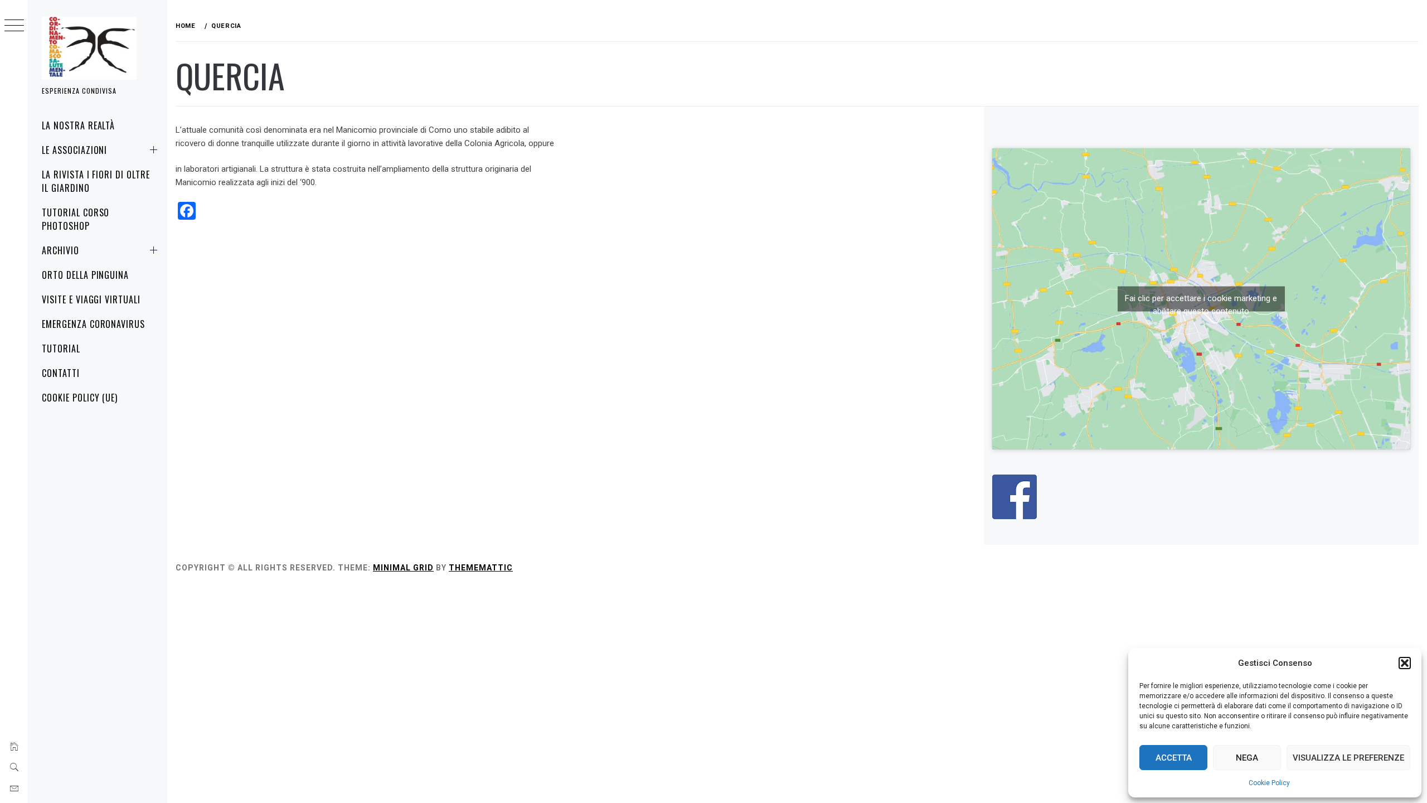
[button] (1404, 663)
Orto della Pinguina (85, 275)
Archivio (60, 250)
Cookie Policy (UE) (80, 397)
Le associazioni (74, 150)
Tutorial (61, 348)
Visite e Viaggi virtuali (91, 299)
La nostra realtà (78, 125)
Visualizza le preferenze (1348, 758)
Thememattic (481, 567)
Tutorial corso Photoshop (75, 219)
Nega (1247, 758)
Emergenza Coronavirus (93, 324)
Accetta (1174, 758)
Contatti (61, 373)
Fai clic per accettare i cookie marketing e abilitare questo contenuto (1201, 302)
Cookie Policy (1269, 783)
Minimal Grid (403, 567)
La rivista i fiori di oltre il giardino (96, 181)
